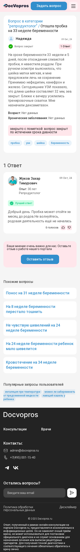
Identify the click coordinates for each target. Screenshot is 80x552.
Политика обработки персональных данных (19, 509)
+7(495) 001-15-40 (22, 457)
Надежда (23, 39)
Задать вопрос (48, 6)
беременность (60, 143)
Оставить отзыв (40, 259)
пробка (15, 143)
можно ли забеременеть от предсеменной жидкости (39, 394)
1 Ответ (65, 46)
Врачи (46, 429)
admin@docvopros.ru (24, 450)
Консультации (15, 429)
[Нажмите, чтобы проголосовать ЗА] (63, 227)
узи (28, 143)
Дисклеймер (68, 507)
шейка (41, 143)
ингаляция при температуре (22, 392)
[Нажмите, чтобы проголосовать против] (69, 227)
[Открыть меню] (73, 6)
